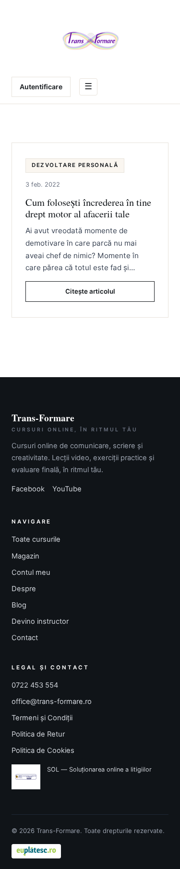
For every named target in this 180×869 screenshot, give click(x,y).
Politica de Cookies (43, 750)
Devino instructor (40, 621)
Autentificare (41, 87)
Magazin (25, 556)
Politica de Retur (38, 734)
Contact (25, 637)
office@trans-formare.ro (52, 701)
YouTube (67, 489)
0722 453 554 (35, 685)
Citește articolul (90, 291)
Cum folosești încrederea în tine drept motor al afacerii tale (88, 207)
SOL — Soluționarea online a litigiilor (99, 769)
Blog (19, 605)
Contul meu (31, 572)
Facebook (28, 489)
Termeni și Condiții (42, 718)
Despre (24, 588)
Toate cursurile (36, 539)
